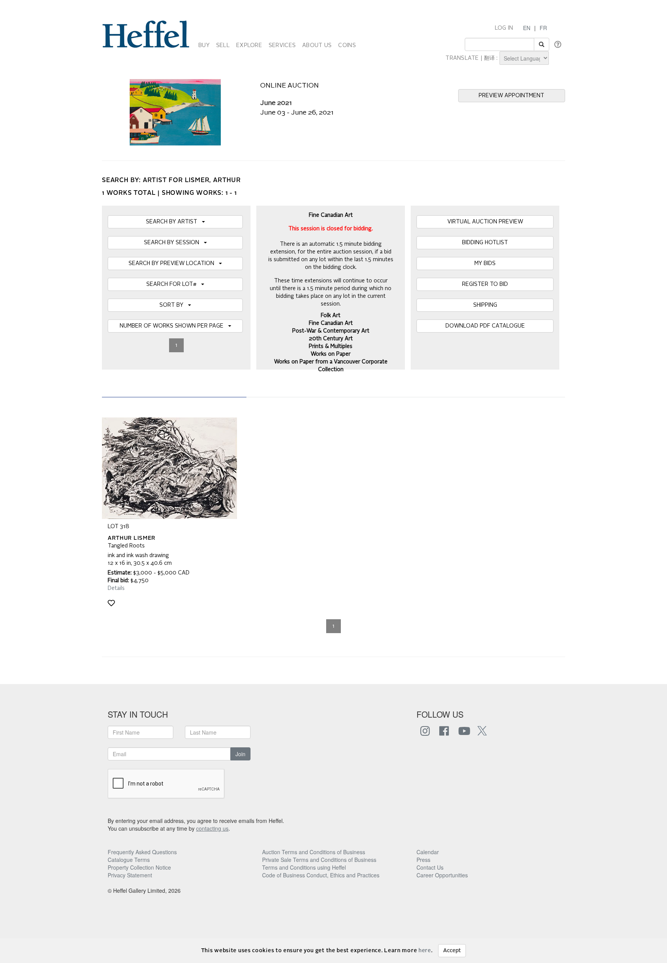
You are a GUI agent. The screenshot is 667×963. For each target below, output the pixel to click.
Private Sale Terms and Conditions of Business (319, 859)
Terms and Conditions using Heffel (304, 867)
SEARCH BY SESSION (174, 242)
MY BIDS (485, 263)
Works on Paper (330, 354)
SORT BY (173, 305)
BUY (204, 45)
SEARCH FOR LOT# (173, 284)
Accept (452, 950)
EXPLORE (249, 45)
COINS (347, 45)
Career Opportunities (442, 875)
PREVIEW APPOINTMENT (511, 95)
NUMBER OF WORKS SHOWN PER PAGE (174, 326)
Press (423, 859)
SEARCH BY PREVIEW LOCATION (174, 263)
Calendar (427, 852)
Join (240, 754)
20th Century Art (331, 338)
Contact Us (430, 867)
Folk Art (330, 315)
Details (116, 588)
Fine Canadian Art (331, 323)
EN (526, 28)
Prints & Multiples (330, 346)
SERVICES (282, 45)
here (424, 950)
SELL (223, 45)
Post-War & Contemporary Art (330, 331)
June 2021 (276, 103)
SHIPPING (485, 305)
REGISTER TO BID (485, 284)
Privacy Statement (130, 875)
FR (543, 28)
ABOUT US (317, 45)
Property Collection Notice (139, 867)
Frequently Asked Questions (142, 852)
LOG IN (504, 28)
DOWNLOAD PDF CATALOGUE (485, 326)
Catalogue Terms (129, 859)
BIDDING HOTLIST (485, 242)
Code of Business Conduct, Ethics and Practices (320, 875)
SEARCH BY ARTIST (174, 222)
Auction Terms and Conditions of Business (313, 852)
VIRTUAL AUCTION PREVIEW (485, 222)
